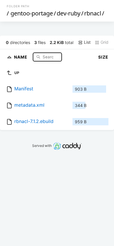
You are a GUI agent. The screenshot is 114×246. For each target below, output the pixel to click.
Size (103, 57)
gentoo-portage (32, 13)
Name (21, 56)
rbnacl (92, 13)
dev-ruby (68, 13)
